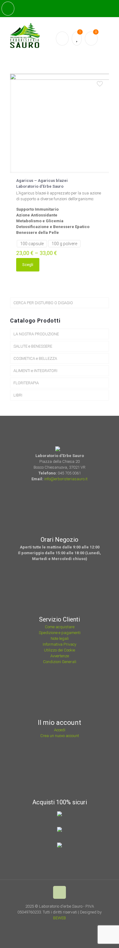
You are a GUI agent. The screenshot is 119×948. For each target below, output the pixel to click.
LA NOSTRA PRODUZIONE (36, 334)
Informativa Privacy (59, 644)
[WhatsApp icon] (48, 926)
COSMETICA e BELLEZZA (35, 358)
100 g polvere (64, 243)
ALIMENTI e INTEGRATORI (35, 370)
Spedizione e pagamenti (60, 632)
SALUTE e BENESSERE (32, 346)
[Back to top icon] (59, 892)
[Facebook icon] (57, 926)
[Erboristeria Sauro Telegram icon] (72, 926)
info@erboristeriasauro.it (66, 479)
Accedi (59, 730)
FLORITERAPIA (26, 383)
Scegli (27, 264)
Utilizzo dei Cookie (59, 650)
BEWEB (59, 918)
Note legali (60, 638)
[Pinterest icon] (65, 926)
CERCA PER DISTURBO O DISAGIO (43, 303)
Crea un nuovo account (59, 735)
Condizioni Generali (59, 661)
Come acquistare (59, 627)
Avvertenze (59, 656)
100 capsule (32, 243)
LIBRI (17, 395)
